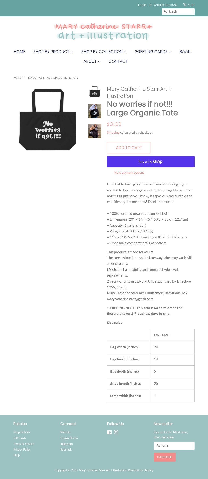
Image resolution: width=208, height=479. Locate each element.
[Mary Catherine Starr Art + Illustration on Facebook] (109, 433)
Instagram (66, 443)
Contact (118, 61)
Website (65, 432)
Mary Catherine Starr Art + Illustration (103, 470)
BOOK (185, 52)
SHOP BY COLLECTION (102, 52)
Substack (66, 449)
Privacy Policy (21, 449)
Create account (165, 5)
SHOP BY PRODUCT (51, 52)
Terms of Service (23, 443)
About (90, 61)
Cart (191, 5)
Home (19, 52)
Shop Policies (21, 432)
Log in (142, 5)
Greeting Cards (152, 52)
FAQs (16, 455)
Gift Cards (19, 438)
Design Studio (69, 438)
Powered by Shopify (140, 470)
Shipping (113, 132)
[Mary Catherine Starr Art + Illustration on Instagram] (116, 433)
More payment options (129, 172)
